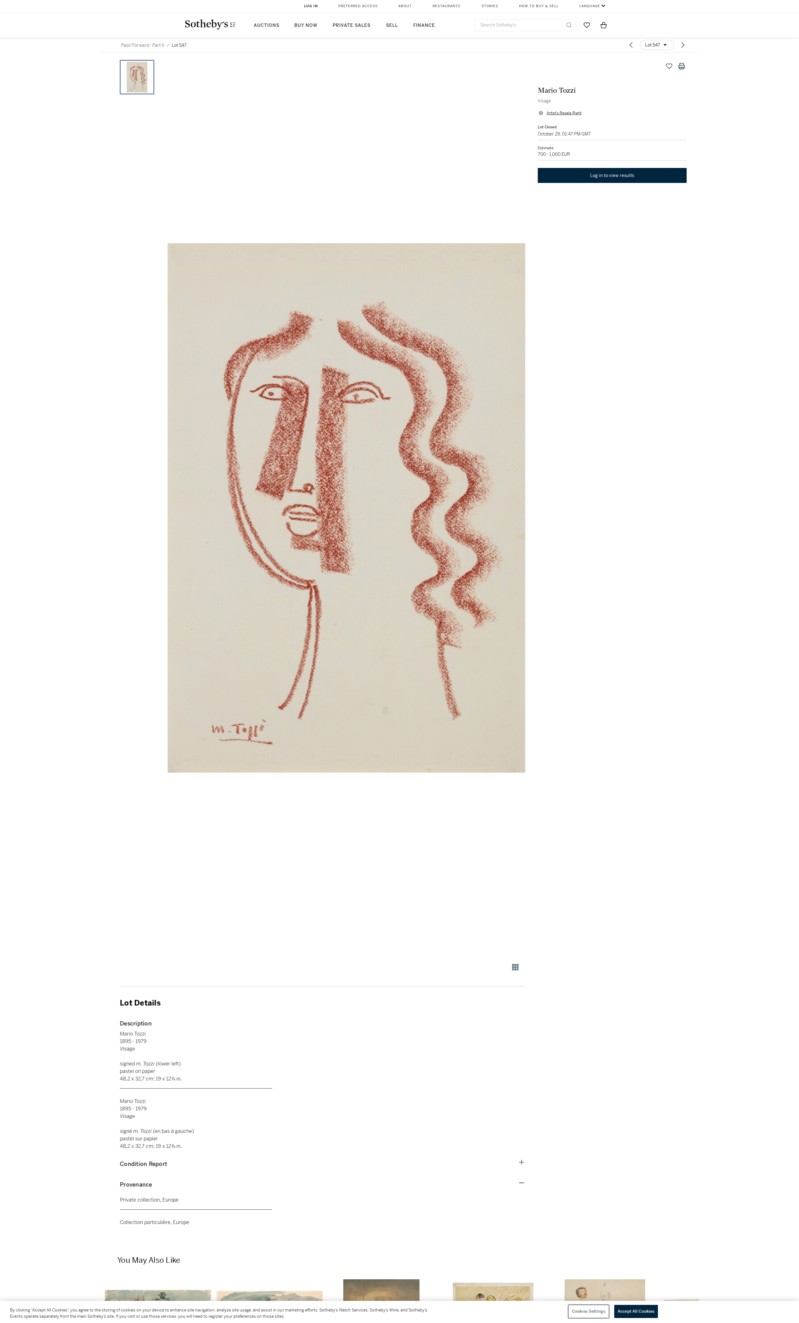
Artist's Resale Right (564, 113)
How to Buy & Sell (539, 6)
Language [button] (589, 6)
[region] (399, 1312)
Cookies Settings (588, 1311)
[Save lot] (669, 66)
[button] (346, 508)
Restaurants (446, 6)
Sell (392, 25)
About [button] (405, 6)
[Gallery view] (515, 967)
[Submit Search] (568, 24)
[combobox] (525, 25)
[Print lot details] (682, 66)
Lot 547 (179, 45)
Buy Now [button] (305, 25)
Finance (424, 25)
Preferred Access (358, 6)
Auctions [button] (266, 25)
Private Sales (351, 25)
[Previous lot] (631, 45)
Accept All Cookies (636, 1311)
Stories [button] (490, 6)
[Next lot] (683, 45)
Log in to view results (612, 175)
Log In (311, 6)
